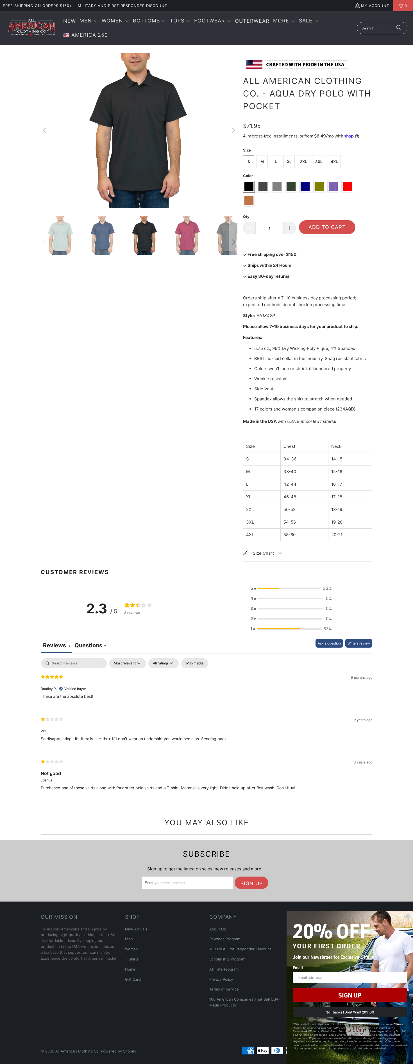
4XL (334, 161)
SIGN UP (349, 995)
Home (130, 969)
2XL (303, 161)
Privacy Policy (221, 979)
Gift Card (133, 979)
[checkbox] (194, 663)
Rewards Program (224, 939)
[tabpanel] (206, 729)
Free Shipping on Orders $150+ (37, 5)
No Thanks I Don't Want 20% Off (350, 1012)
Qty (246, 216)
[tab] (90, 646)
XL (289, 161)
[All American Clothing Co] (32, 28)
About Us (217, 929)
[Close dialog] (408, 916)
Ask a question (329, 643)
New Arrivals (136, 929)
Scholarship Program (227, 959)
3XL (318, 161)
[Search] (399, 28)
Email (298, 967)
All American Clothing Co (77, 1051)
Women (131, 949)
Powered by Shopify (118, 1051)
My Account (375, 5)
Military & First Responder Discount (240, 949)
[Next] (233, 130)
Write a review (359, 643)
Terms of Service (224, 989)
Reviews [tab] (56, 645)
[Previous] (44, 130)
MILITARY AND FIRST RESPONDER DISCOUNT (122, 5)
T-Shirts (132, 959)
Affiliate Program (224, 969)
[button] (89, 21)
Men (129, 939)
